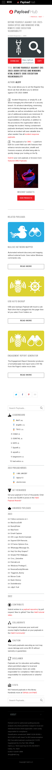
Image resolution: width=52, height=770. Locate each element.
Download (14, 61)
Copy (39, 61)
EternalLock (15, 562)
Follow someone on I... (20, 519)
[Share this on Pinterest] (28, 394)
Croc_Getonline (17, 558)
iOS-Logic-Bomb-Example (21, 537)
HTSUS (31, 743)
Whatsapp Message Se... (20, 548)
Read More (26, 266)
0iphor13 (19, 478)
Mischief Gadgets (26, 191)
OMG (24, 36)
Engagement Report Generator (23, 355)
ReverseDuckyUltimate (19, 569)
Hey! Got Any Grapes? (19, 551)
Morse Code (15, 576)
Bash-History (16, 580)
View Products (26, 198)
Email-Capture (16, 533)
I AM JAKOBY (21, 473)
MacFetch (15, 530)
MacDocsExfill (16, 523)
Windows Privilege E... (19, 566)
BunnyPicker (15, 526)
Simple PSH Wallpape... (20, 555)
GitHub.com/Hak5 (30, 693)
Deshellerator (16, 584)
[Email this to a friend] (35, 394)
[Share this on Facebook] (22, 394)
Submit (10, 158)
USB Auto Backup (16, 301)
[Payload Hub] (26, 2)
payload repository (30, 609)
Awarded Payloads (21, 507)
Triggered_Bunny (17, 573)
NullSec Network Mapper (20, 246)
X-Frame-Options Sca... (20, 544)
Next (41, 17)
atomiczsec (21, 482)
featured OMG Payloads (17, 161)
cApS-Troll (15, 587)
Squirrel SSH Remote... (19, 540)
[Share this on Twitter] (16, 394)
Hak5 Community (18, 633)
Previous (33, 17)
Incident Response (14, 36)
